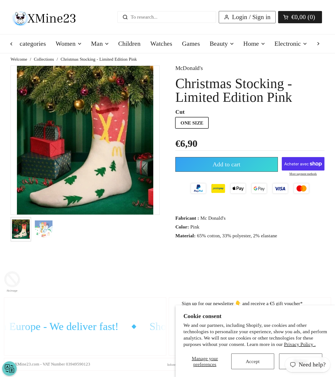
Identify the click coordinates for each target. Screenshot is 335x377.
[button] (300, 17)
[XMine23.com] (49, 17)
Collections (44, 59)
